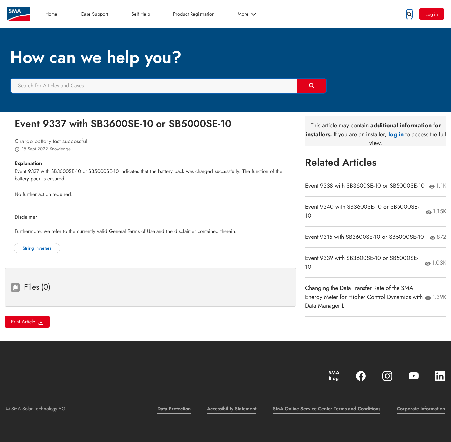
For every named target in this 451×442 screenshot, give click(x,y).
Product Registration (194, 13)
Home (51, 13)
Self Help (140, 13)
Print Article (23, 321)
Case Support (94, 13)
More (243, 13)
